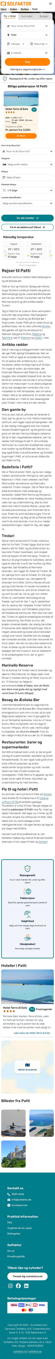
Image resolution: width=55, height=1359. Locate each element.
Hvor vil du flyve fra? (10, 145)
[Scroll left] (5, 251)
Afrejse (4, 171)
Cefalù (38, 337)
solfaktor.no (20, 1351)
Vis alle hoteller (25, 218)
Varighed (5, 158)
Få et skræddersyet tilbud (25, 227)
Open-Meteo (31, 265)
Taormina (7, 337)
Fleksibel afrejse (8, 184)
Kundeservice (19, 1205)
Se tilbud (21, 136)
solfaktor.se (35, 1351)
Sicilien (46, 326)
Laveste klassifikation (11, 197)
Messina (37, 334)
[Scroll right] (50, 251)
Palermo (25, 337)
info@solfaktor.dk (21, 1199)
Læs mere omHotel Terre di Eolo (32, 1033)
